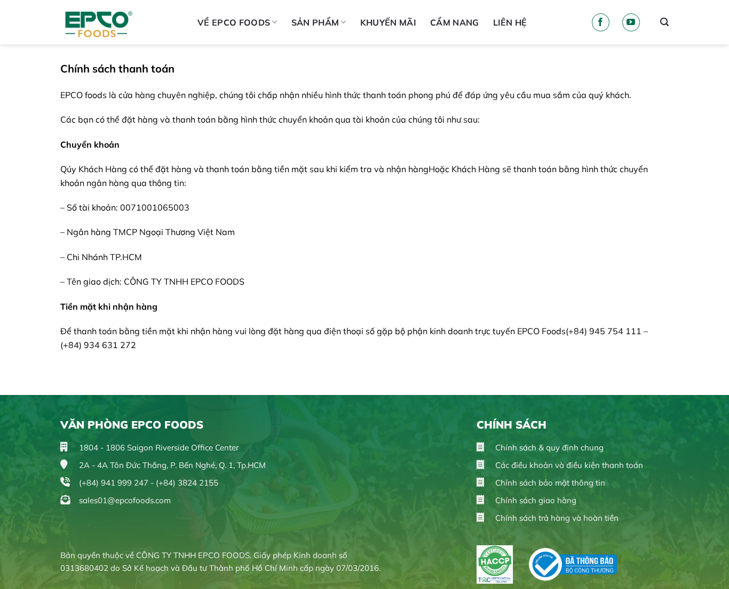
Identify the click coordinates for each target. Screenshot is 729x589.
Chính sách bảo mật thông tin (549, 483)
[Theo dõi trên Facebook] (600, 22)
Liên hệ (510, 22)
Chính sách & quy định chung (548, 447)
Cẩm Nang (454, 22)
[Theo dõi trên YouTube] (631, 22)
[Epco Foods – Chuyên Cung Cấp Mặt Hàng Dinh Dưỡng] (120, 22)
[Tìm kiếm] (664, 22)
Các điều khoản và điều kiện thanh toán (568, 465)
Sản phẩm (315, 22)
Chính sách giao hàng (534, 500)
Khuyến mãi (388, 22)
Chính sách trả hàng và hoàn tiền (556, 518)
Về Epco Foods (233, 22)
